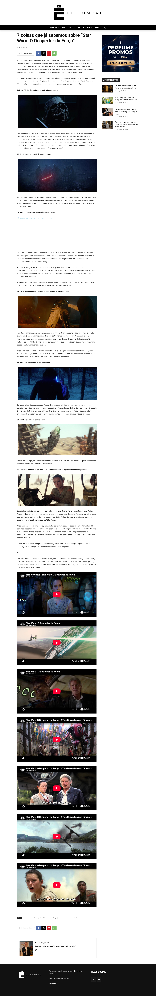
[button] (105, 27)
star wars (62, 918)
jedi (39, 918)
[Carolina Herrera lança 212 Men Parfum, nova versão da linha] (107, 88)
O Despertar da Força (50, 918)
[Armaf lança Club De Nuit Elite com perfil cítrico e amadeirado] (107, 100)
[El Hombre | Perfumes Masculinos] (78, 12)
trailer (76, 918)
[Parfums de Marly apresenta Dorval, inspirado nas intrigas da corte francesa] (107, 125)
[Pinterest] (49, 53)
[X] (43, 53)
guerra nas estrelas (30, 918)
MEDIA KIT (53, 983)
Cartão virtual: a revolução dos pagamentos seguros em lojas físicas (126, 112)
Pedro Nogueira (42, 943)
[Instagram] (36, 950)
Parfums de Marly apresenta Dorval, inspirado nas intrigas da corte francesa (126, 124)
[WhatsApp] (54, 53)
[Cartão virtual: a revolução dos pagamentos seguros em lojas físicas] (107, 112)
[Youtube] (99, 979)
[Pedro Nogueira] (26, 948)
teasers (69, 918)
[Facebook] (38, 53)
